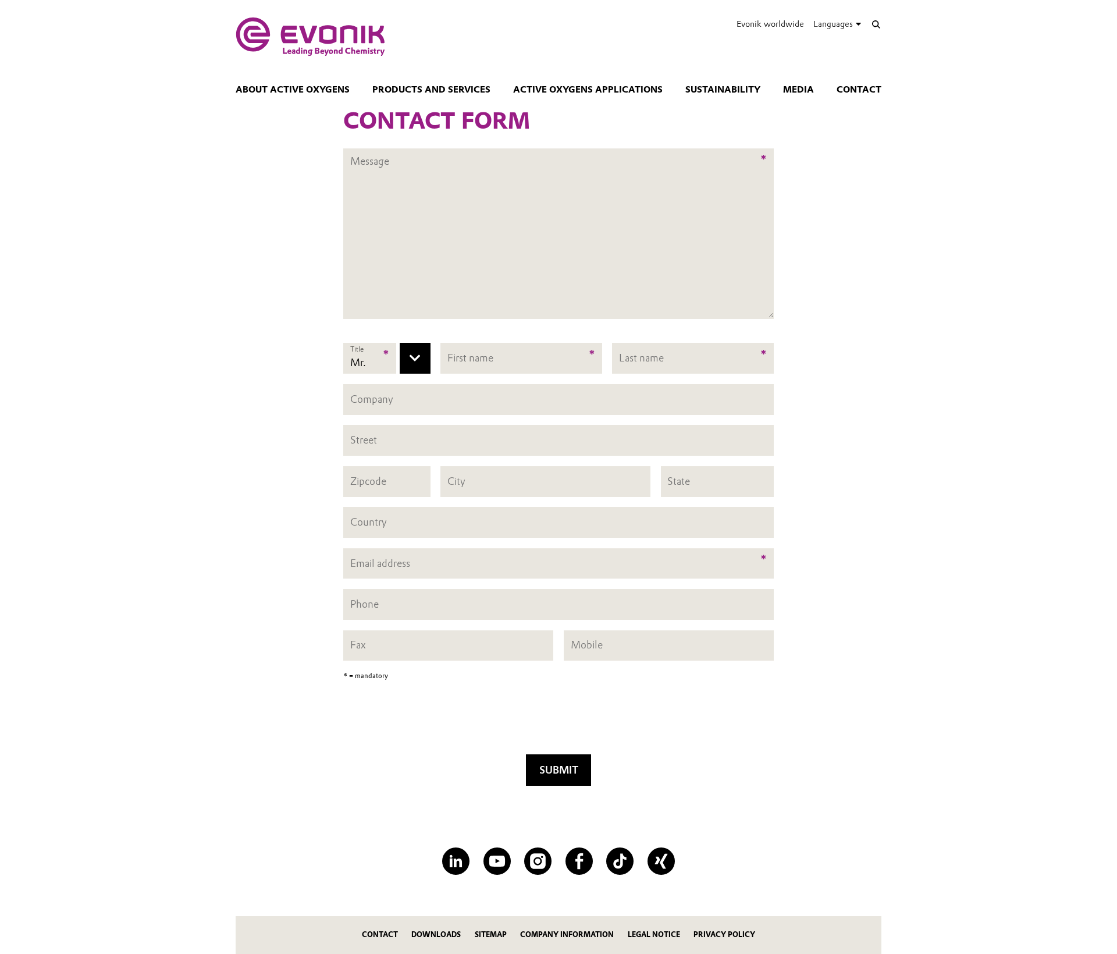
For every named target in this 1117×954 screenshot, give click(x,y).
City (456, 481)
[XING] (661, 861)
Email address (380, 563)
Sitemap (491, 934)
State (678, 481)
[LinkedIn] (455, 861)
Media (798, 89)
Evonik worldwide (770, 24)
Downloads (436, 934)
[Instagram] (538, 861)
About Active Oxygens (293, 89)
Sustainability (722, 89)
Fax (358, 645)
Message (369, 154)
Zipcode (368, 481)
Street (363, 440)
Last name (641, 358)
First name (470, 358)
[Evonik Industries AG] (310, 36)
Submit (558, 770)
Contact (859, 89)
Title (357, 349)
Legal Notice (654, 934)
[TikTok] (620, 861)
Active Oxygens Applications (588, 89)
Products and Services (431, 89)
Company (371, 399)
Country (368, 522)
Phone (364, 604)
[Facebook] (579, 861)
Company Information (567, 934)
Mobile (587, 645)
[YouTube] (497, 861)
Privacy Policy (724, 934)
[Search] (875, 24)
